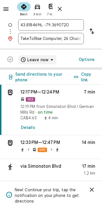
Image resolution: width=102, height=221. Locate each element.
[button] (51, 147)
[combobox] (51, 25)
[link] (51, 110)
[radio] (24, 8)
